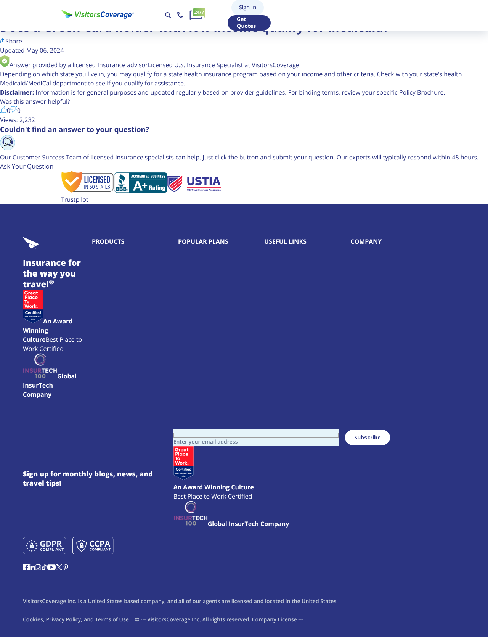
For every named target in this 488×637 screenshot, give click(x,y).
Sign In (246, 7)
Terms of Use (111, 619)
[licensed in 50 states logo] (87, 190)
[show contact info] (180, 15)
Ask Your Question (26, 166)
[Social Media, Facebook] (26, 568)
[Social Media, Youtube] (51, 568)
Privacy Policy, (64, 619)
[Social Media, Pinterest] (66, 568)
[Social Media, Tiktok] (44, 568)
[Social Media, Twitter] (59, 568)
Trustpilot (74, 199)
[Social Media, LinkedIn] (32, 568)
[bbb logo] (140, 190)
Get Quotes (246, 23)
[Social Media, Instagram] (38, 568)
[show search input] (168, 15)
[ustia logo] (194, 190)
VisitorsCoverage (168, 619)
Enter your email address (205, 442)
